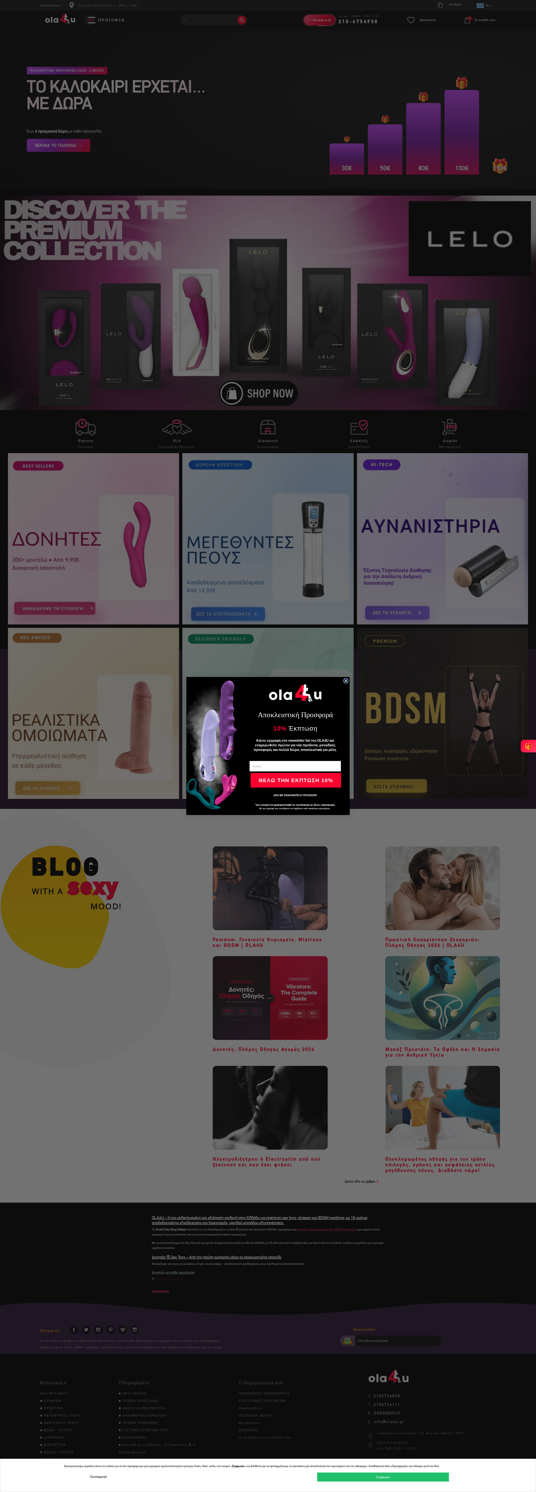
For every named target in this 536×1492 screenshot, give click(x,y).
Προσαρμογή (98, 1477)
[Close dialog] (346, 681)
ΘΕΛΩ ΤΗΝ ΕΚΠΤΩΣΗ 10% (296, 780)
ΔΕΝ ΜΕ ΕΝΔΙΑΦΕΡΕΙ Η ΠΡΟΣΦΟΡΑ (295, 795)
